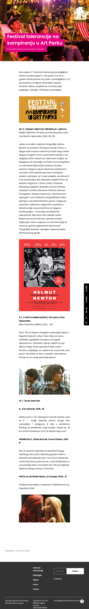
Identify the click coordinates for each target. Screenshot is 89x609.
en (86, 312)
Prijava (75, 571)
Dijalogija (37, 575)
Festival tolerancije (38, 569)
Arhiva (36, 589)
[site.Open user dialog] (86, 317)
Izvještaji (57, 578)
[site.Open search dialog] (86, 323)
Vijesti (36, 580)
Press (35, 584)
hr (86, 309)
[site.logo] (79, 10)
